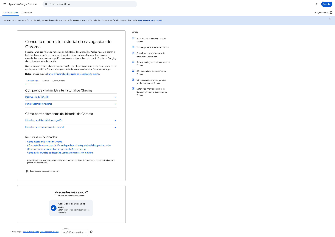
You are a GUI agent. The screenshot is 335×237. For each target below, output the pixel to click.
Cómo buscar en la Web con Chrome (44, 142)
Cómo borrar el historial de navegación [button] (43, 120)
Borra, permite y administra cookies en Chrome (153, 63)
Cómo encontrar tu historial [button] (38, 104)
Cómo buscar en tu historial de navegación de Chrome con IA (56, 149)
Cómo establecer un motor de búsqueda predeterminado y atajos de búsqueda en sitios (69, 145)
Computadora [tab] (59, 81)
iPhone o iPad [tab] (32, 81)
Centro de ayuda (11, 12)
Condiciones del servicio (49, 232)
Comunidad (27, 12)
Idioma (66, 229)
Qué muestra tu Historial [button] (36, 97)
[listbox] (75, 232)
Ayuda (135, 32)
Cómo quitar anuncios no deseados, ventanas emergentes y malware (60, 153)
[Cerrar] (329, 19)
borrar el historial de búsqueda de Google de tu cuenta (73, 74)
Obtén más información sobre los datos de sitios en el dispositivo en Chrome (152, 92)
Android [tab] (45, 81)
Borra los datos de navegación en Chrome (151, 40)
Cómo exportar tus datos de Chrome (153, 47)
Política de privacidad (31, 232)
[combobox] (93, 4)
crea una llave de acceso (149, 20)
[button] (5, 4)
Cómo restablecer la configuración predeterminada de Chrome (151, 81)
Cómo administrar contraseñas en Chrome (151, 72)
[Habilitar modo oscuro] (91, 232)
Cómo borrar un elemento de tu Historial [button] (44, 127)
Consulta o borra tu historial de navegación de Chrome (151, 55)
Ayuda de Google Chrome (23, 4)
